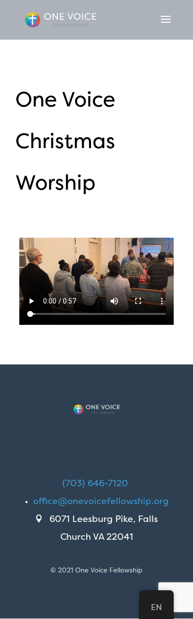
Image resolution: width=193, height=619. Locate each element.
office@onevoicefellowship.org (101, 501)
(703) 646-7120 (95, 483)
